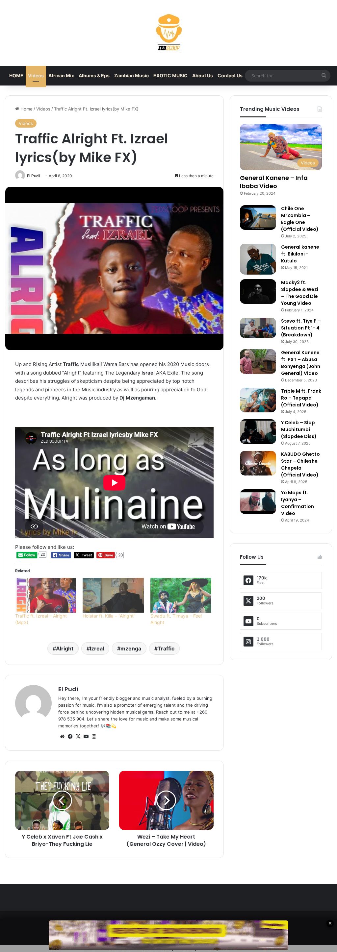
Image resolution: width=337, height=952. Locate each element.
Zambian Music (131, 75)
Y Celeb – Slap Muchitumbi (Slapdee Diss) (299, 429)
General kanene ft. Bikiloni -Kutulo (300, 254)
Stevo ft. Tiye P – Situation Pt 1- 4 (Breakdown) (301, 328)
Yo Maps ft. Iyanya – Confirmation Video (297, 503)
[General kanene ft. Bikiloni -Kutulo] (258, 259)
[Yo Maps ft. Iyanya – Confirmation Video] (258, 501)
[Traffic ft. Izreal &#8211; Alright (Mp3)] (45, 595)
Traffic (166, 648)
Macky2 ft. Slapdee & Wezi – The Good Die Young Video (299, 292)
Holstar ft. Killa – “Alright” (110, 616)
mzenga (130, 648)
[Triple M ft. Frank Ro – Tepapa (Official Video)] (258, 400)
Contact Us (230, 75)
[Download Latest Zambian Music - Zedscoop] (168, 33)
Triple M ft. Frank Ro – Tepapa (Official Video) (301, 398)
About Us (202, 75)
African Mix (61, 75)
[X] (78, 737)
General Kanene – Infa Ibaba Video (274, 182)
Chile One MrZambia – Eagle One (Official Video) (300, 218)
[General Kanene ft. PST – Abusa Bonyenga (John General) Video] (258, 361)
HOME (16, 75)
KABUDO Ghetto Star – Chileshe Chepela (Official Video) (300, 464)
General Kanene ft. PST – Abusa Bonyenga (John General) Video (300, 363)
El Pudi (33, 175)
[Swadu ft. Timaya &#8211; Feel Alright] (180, 595)
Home (26, 108)
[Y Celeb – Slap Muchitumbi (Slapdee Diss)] (258, 431)
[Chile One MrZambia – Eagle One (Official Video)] (258, 217)
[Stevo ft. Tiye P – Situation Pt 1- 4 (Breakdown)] (258, 328)
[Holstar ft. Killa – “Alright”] (113, 595)
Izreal (97, 648)
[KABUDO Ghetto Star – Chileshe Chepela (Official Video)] (258, 463)
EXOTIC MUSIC (170, 75)
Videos (36, 75)
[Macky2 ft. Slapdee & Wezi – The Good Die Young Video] (258, 291)
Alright (64, 648)
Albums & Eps (94, 75)
